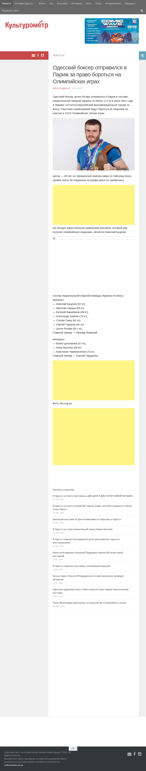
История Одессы (24, 3)
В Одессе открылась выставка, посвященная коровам (81, 566)
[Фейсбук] (38, 55)
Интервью (76, 3)
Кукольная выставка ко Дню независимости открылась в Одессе (87, 519)
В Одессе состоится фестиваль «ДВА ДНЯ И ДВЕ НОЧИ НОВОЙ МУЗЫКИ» (93, 496)
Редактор (65, 88)
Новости (6, 3)
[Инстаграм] (42, 55)
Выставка (62, 3)
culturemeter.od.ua (13, 765)
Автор (56, 88)
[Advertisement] (94, 205)
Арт (51, 3)
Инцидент (130, 3)
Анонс (42, 3)
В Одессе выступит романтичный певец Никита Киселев (82, 529)
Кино (88, 3)
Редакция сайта (10, 10)
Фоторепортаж (113, 3)
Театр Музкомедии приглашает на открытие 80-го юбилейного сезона (89, 603)
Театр (98, 3)
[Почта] (33, 55)
